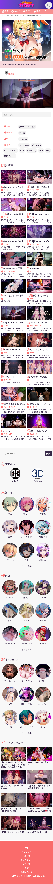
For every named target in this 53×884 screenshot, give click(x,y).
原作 (38, 11)
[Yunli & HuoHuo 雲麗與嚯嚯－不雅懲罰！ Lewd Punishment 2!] (3, 271)
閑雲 (5, 353)
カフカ (22, 133)
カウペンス (34, 353)
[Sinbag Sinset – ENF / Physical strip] (29, 407)
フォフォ (7, 271)
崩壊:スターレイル (27, 127)
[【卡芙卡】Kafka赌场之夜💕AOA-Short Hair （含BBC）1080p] (3, 217)
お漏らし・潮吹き (41, 301)
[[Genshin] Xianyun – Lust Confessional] (3, 353)
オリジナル (8, 380)
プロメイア (8, 434)
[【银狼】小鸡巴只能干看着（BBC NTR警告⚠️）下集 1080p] (29, 298)
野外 (22, 412)
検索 (48, 453)
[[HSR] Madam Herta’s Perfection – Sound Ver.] (29, 244)
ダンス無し (17, 195)
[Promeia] (3, 434)
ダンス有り (36, 145)
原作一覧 (26, 864)
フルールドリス (9, 407)
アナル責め (24, 145)
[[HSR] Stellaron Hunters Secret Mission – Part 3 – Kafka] (29, 217)
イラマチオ (7, 355)
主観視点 (35, 276)
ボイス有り (17, 247)
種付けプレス (9, 156)
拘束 (11, 249)
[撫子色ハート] (3, 380)
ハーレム (41, 328)
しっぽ (46, 437)
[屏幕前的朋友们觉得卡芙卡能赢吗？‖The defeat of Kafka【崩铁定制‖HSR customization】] (29, 190)
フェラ (16, 276)
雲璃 (13, 271)
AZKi (31, 326)
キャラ (17, 11)
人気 (28, 11)
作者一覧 (26, 856)
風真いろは (39, 326)
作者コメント (9, 115)
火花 (37, 190)
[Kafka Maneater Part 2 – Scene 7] (3, 244)
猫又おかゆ (34, 434)
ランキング (26, 852)
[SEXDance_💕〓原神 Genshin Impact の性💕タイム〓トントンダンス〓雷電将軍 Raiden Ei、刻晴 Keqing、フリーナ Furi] (39, 380)
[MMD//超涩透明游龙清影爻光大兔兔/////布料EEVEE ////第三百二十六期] (3, 298)
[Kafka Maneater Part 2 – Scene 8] (3, 190)
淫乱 (41, 150)
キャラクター (26, 860)
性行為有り (31, 150)
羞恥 (14, 382)
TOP (27, 848)
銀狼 (31, 298)
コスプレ (32, 355)
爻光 (31, 271)
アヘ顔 (15, 193)
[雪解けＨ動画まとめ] (29, 434)
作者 (6, 11)
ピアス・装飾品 (10, 150)
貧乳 (18, 382)
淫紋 (48, 150)
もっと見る (26, 566)
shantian (23, 139)
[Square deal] (29, 271)
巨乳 (22, 150)
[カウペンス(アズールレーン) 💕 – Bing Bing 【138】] (29, 353)
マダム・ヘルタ (35, 244)
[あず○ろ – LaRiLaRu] (29, 326)
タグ (49, 11)
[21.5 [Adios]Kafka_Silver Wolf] (3, 326)
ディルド (9, 276)
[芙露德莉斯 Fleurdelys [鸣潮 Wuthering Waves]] (3, 407)
